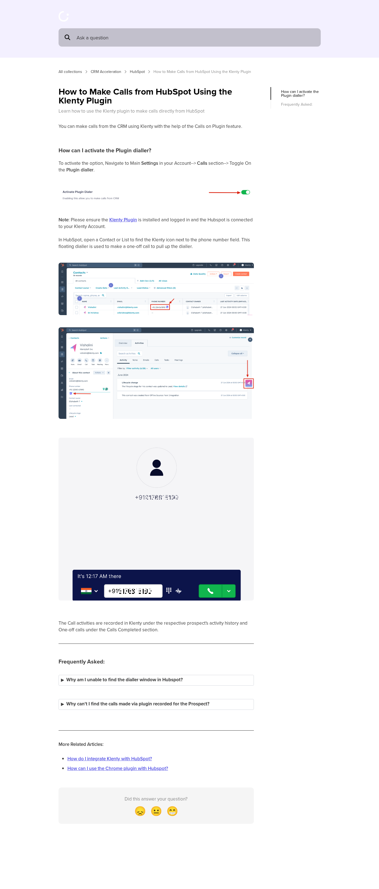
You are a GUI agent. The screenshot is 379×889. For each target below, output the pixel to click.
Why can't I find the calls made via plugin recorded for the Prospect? (137, 703)
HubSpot (137, 71)
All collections (70, 71)
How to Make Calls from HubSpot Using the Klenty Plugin (202, 71)
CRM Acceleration (106, 71)
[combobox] (196, 37)
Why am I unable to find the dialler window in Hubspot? (124, 679)
